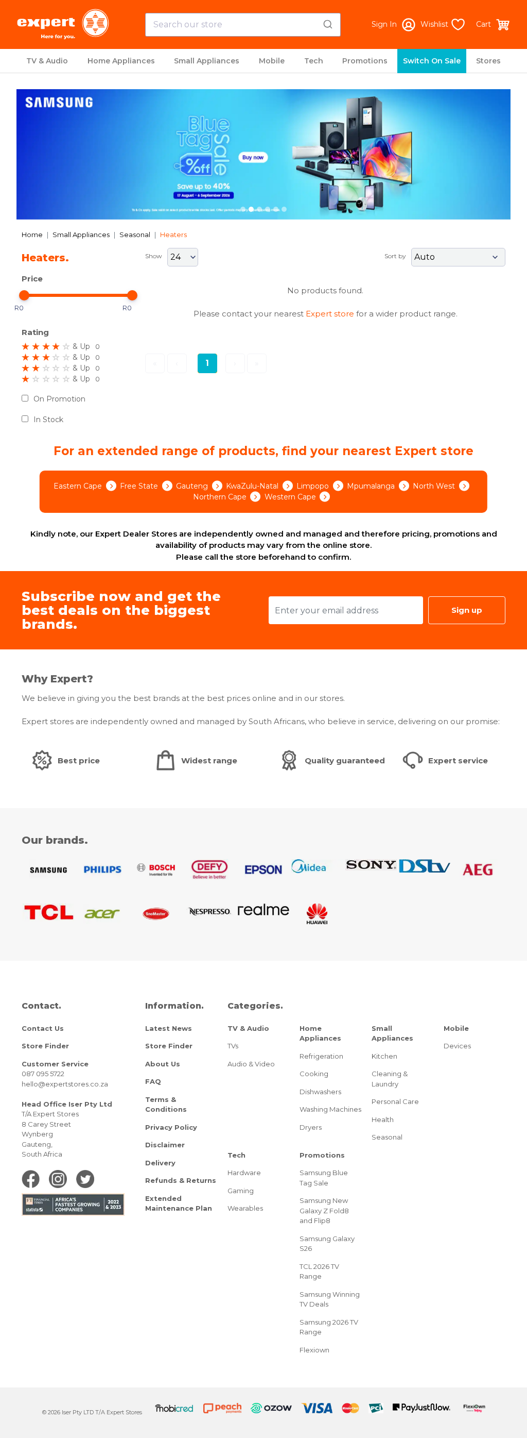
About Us (162, 1064)
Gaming (240, 1190)
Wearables (245, 1208)
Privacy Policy (171, 1127)
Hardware (244, 1172)
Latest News (168, 1028)
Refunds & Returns (180, 1180)
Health (383, 1119)
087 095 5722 (43, 1073)
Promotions (365, 60)
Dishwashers (320, 1092)
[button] (53, 154)
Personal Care (395, 1101)
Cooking (314, 1073)
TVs (232, 1046)
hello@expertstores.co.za (65, 1084)
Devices (457, 1046)
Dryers (311, 1127)
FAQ (153, 1081)
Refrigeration (321, 1056)
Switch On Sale (432, 60)
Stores (488, 60)
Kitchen (384, 1056)
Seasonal (134, 234)
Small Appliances (206, 60)
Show (153, 256)
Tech (313, 60)
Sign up (466, 610)
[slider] (24, 295)
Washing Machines (330, 1109)
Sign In (384, 24)
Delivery (160, 1163)
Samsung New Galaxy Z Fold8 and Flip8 (324, 1210)
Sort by (395, 256)
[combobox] (243, 25)
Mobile (272, 60)
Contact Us (43, 1028)
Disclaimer (165, 1145)
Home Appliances (121, 60)
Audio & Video (251, 1064)
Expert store (330, 314)
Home (32, 234)
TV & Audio (47, 60)
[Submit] (329, 22)
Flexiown (314, 1350)
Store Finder (45, 1046)
